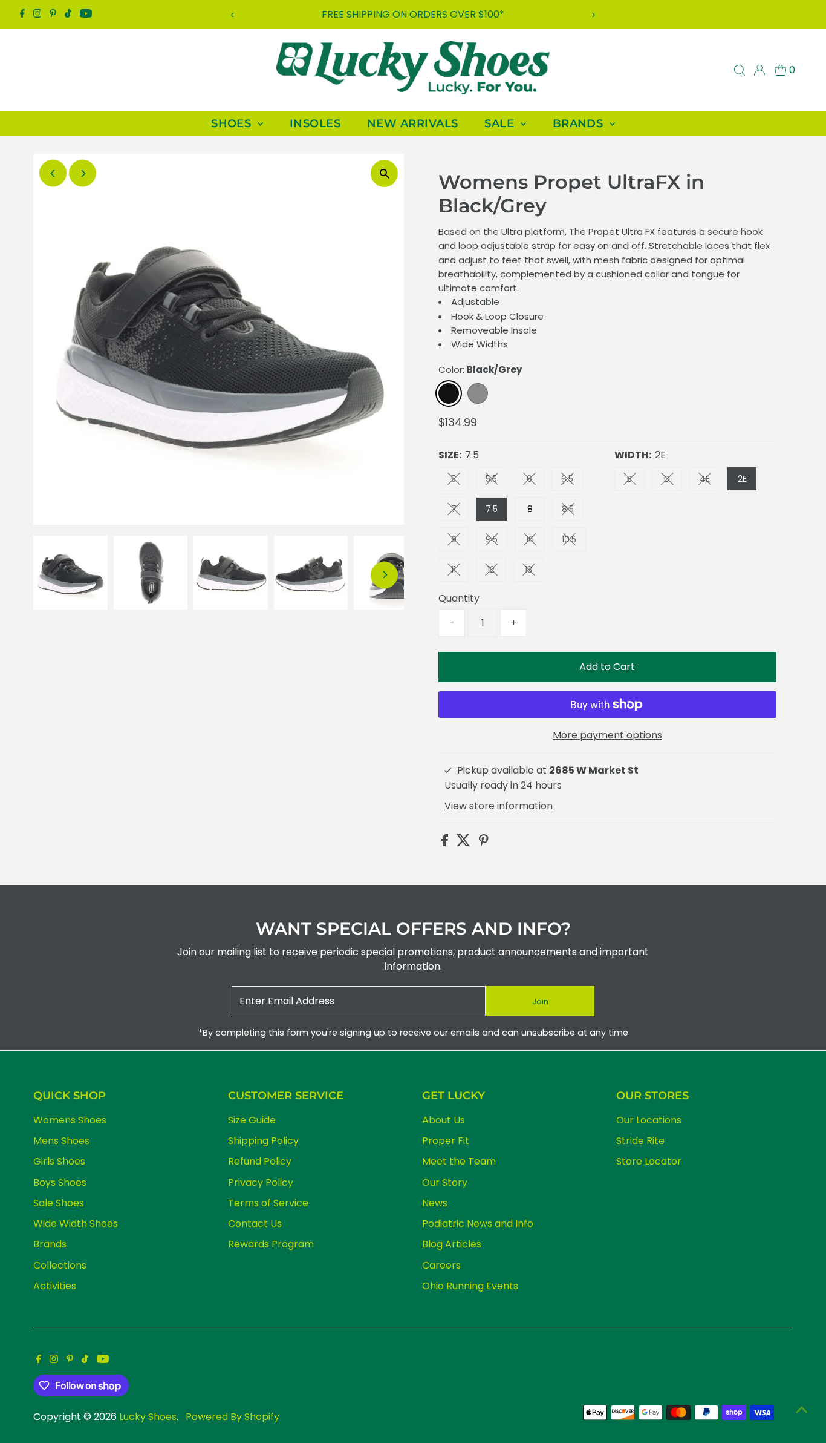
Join (540, 1001)
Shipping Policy (263, 1141)
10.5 (574, 541)
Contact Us (255, 1224)
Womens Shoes (69, 1120)
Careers (441, 1265)
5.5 (496, 481)
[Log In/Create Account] (759, 70)
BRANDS (579, 123)
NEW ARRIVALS (412, 123)
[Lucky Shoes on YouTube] (86, 14)
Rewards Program (271, 1244)
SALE (500, 123)
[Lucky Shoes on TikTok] (68, 14)
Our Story (444, 1182)
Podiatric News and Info (477, 1224)
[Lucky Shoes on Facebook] (22, 14)
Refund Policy (259, 1161)
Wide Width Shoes (75, 1224)
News (434, 1203)
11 (460, 572)
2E (742, 479)
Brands (50, 1244)
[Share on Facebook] (445, 843)
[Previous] (233, 14)
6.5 (572, 481)
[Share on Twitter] (465, 843)
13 (534, 572)
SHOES (233, 123)
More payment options (607, 735)
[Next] (592, 14)
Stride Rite (640, 1141)
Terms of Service (268, 1203)
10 (535, 541)
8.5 (573, 511)
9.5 (496, 541)
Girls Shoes (59, 1161)
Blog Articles (451, 1244)
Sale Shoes (58, 1203)
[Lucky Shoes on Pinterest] (53, 14)
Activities (54, 1286)
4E (710, 481)
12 (496, 572)
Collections (59, 1265)
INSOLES (315, 123)
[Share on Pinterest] (484, 843)
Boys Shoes (59, 1182)
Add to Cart (607, 667)
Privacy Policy (260, 1182)
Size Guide (252, 1120)
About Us (443, 1120)
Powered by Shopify (232, 1417)
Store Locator (648, 1161)
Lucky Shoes (148, 1417)
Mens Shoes (61, 1141)
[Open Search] (739, 70)
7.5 (492, 509)
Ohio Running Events (470, 1286)
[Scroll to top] (802, 1410)
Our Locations (648, 1120)
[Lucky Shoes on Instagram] (37, 14)
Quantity (459, 598)
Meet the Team (459, 1161)
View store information (498, 806)
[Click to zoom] (384, 173)
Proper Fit (445, 1141)
